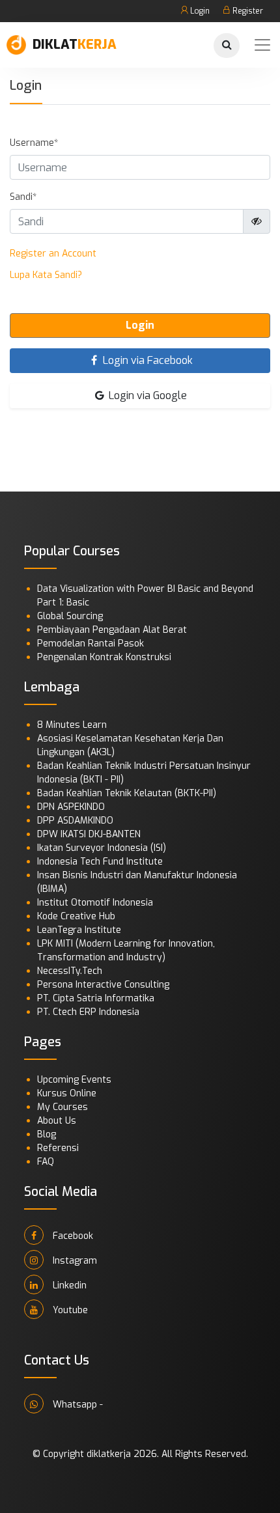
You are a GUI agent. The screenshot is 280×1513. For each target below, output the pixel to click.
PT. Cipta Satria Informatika (95, 998)
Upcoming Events (74, 1080)
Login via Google (146, 395)
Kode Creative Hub (76, 916)
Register (247, 11)
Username (32, 143)
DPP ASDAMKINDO (75, 820)
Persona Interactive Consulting (103, 985)
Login (199, 11)
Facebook (71, 1236)
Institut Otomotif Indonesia (95, 902)
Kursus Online (66, 1093)
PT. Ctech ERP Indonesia (88, 1012)
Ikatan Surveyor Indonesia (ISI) (101, 848)
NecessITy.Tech (69, 971)
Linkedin (68, 1285)
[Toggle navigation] (262, 45)
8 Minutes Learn (72, 725)
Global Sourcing (70, 616)
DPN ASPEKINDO (71, 807)
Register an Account (53, 253)
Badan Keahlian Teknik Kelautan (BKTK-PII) (126, 793)
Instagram (73, 1261)
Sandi (21, 197)
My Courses (62, 1107)
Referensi (58, 1148)
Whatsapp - (76, 1404)
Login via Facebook (146, 360)
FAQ (45, 1162)
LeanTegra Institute (79, 930)
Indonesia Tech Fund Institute (100, 861)
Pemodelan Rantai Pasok (90, 643)
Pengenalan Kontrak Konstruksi (104, 657)
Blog (46, 1134)
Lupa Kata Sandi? (46, 275)
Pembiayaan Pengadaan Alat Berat (112, 630)
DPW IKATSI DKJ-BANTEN (89, 834)
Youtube (69, 1310)
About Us (56, 1121)
